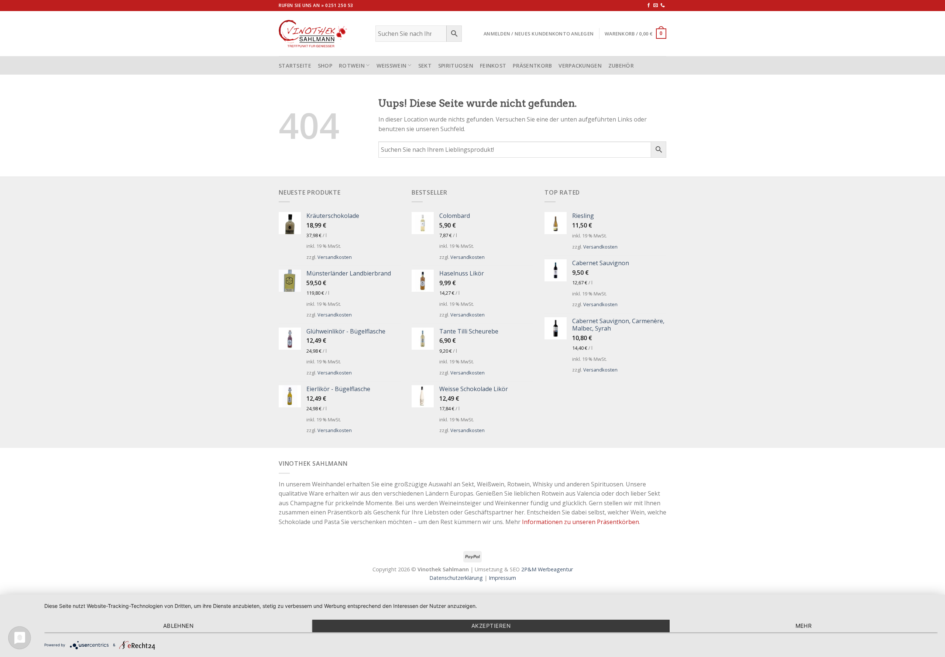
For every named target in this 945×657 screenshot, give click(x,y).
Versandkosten (334, 257)
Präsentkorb (532, 65)
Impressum (502, 577)
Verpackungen (580, 65)
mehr (803, 625)
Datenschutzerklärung (456, 577)
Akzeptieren (491, 625)
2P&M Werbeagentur (547, 569)
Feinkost (493, 65)
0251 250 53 (339, 5)
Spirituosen (455, 65)
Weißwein (392, 65)
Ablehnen (178, 625)
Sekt (425, 65)
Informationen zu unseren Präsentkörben (580, 522)
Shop (325, 65)
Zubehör (621, 65)
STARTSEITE (295, 65)
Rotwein (352, 65)
